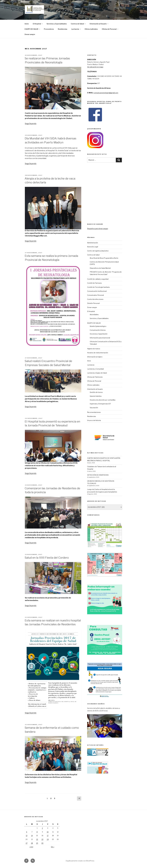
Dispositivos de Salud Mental (100, 268)
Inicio (27, 24)
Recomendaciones (94, 412)
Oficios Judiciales (91, 29)
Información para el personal (100, 338)
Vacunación (94, 408)
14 (32, 835)
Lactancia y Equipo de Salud (97, 373)
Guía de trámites (96, 396)
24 (48, 839)
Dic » (52, 847)
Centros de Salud (77, 24)
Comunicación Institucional (97, 291)
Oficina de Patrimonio (95, 377)
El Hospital (37, 24)
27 (26, 843)
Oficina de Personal (109, 29)
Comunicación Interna (97, 330)
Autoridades (94, 314)
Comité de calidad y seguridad (97, 279)
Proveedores (49, 29)
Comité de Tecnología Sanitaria (98, 287)
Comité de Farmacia (94, 283)
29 (37, 843)
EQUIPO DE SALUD (31, 29)
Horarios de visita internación (97, 353)
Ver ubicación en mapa (95, 67)
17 (47, 835)
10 (48, 832)
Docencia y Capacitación (98, 334)
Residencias (62, 29)
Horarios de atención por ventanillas (102, 400)
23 (42, 839)
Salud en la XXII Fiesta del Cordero (47, 557)
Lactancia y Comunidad (95, 369)
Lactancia (75, 29)
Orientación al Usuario (98, 24)
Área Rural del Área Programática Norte (104, 258)
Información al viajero (94, 357)
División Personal (93, 303)
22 (37, 839)
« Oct (31, 847)
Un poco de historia (94, 420)
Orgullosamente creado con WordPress (80, 861)
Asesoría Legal (92, 247)
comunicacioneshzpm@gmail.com (106, 93)
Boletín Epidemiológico (98, 326)
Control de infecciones (95, 299)
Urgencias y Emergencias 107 (100, 404)
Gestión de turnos (96, 392)
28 (32, 843)
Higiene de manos (93, 349)
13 (26, 835)
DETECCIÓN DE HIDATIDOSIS (98, 475)
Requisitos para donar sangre (97, 228)
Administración (92, 243)
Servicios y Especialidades (57, 24)
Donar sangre (30, 34)
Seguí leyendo (30, 124)
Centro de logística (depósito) (97, 251)
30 (42, 843)
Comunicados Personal (95, 295)
